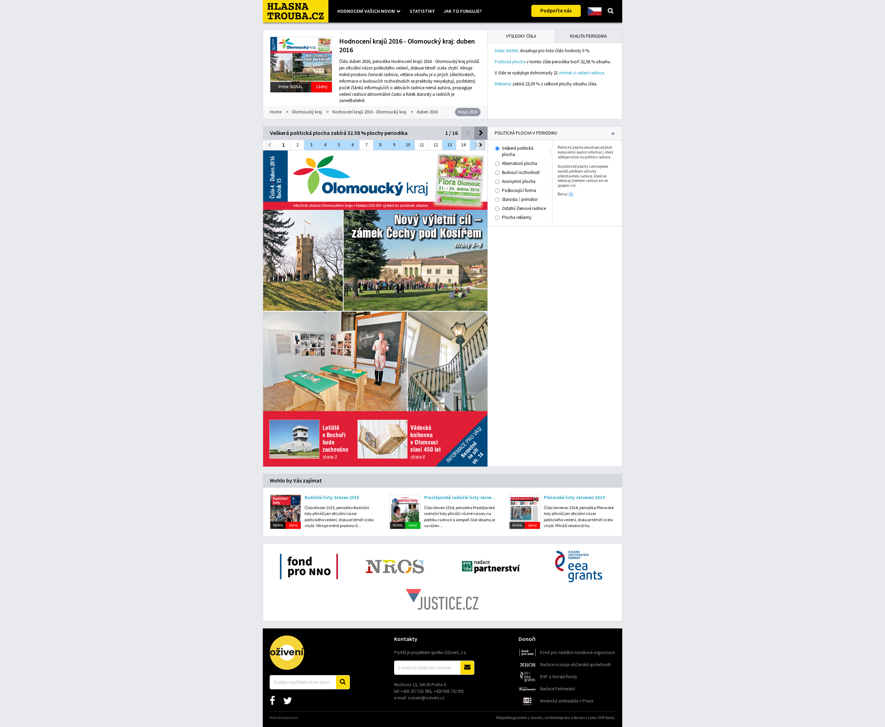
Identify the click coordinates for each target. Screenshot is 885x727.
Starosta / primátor (520, 199)
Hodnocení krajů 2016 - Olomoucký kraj (369, 112)
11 (422, 145)
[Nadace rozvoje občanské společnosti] (528, 669)
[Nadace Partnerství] (528, 693)
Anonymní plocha (518, 181)
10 (408, 145)
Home (275, 112)
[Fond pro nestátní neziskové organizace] (528, 657)
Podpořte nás (556, 10)
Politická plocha (510, 62)
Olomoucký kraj (307, 112)
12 (436, 145)
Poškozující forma (519, 190)
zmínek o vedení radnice (581, 73)
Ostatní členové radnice (524, 208)
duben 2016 (427, 112)
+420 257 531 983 (416, 691)
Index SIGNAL (507, 51)
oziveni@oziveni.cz (426, 698)
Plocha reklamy (516, 217)
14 (463, 145)
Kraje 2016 (467, 112)
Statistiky (422, 11)
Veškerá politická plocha (517, 151)
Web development (284, 717)
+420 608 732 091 (449, 691)
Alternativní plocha (519, 163)
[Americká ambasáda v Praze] (528, 705)
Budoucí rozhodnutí (521, 172)
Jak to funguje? (463, 11)
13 (449, 145)
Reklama (503, 84)
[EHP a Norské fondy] (528, 681)
